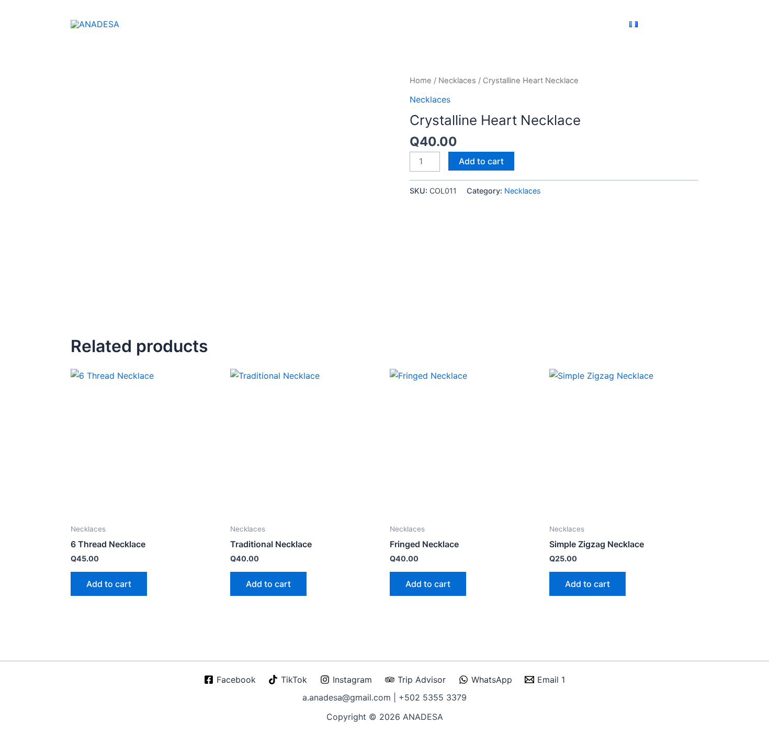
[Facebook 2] (694, 24)
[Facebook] (652, 24)
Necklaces (457, 80)
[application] (349, 24)
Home (303, 24)
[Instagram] (680, 24)
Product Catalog (527, 24)
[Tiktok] (666, 24)
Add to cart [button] (108, 584)
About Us (333, 24)
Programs (378, 24)
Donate (604, 24)
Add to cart (481, 161)
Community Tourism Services (452, 24)
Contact (571, 24)
